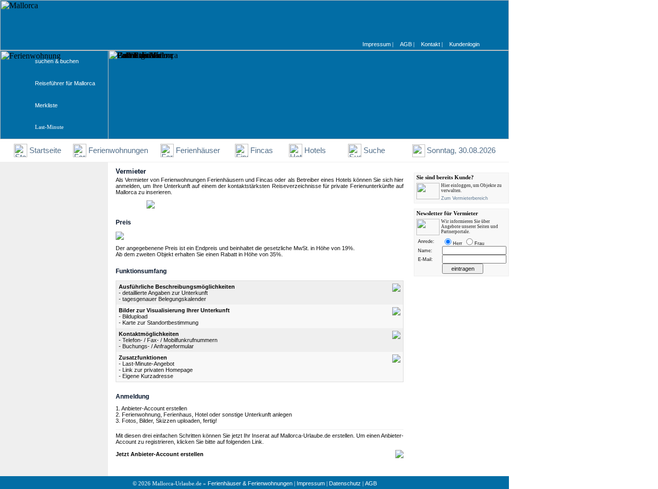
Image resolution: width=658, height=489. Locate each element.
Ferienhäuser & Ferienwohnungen (250, 483)
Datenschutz (345, 483)
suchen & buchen (57, 61)
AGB (371, 483)
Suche (374, 150)
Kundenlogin (464, 44)
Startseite (45, 150)
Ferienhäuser (198, 150)
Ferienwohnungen (118, 150)
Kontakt (430, 44)
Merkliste (46, 105)
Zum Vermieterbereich (464, 198)
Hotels (315, 150)
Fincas (261, 150)
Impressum (311, 483)
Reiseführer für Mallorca (65, 83)
